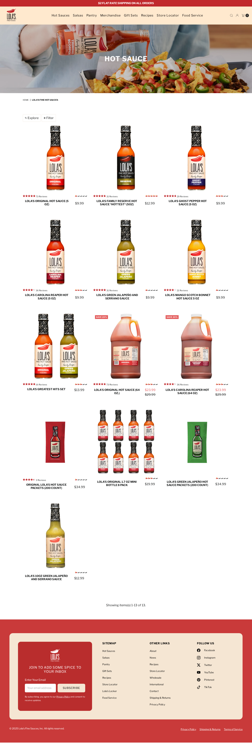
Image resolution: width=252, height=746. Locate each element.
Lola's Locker (109, 691)
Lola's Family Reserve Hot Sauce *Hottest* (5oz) (117, 202)
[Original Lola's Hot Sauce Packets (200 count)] (55, 441)
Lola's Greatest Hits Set (46, 389)
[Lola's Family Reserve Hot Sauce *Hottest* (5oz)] (126, 158)
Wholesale (155, 677)
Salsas (78, 15)
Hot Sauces (61, 15)
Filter (50, 118)
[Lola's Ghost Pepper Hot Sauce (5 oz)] (196, 158)
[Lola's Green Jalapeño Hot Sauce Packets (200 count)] (196, 441)
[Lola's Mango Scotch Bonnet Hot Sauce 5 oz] (196, 252)
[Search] (231, 15)
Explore (33, 118)
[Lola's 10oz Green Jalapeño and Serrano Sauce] (55, 535)
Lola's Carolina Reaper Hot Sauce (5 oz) (46, 296)
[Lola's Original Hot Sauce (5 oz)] (55, 158)
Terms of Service (233, 729)
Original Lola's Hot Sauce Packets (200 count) (46, 486)
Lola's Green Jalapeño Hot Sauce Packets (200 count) (187, 483)
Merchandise (110, 15)
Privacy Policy (63, 696)
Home (26, 100)
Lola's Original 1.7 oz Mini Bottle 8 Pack (117, 483)
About (153, 650)
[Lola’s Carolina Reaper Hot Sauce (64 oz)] (196, 346)
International (157, 684)
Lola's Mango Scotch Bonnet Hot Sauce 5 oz (188, 296)
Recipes (147, 15)
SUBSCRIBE (71, 688)
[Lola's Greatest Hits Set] (55, 346)
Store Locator (168, 15)
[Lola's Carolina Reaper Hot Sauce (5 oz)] (55, 252)
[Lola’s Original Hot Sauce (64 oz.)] (126, 346)
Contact (154, 691)
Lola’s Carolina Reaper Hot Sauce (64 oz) (187, 391)
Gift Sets (131, 15)
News (153, 657)
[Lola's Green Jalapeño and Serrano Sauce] (126, 252)
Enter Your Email (35, 680)
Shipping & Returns (160, 697)
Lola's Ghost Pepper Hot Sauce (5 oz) (188, 202)
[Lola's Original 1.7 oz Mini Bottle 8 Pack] (126, 441)
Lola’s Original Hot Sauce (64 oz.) (117, 391)
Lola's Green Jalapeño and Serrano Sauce (117, 296)
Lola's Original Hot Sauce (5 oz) (47, 202)
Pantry (91, 15)
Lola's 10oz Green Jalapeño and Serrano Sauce (46, 577)
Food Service (192, 15)
